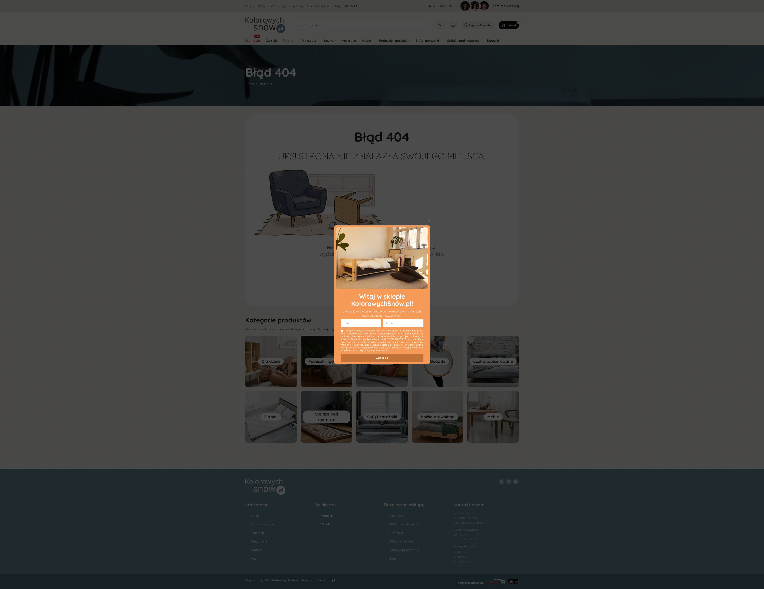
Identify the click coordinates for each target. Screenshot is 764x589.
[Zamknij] (428, 220)
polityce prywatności (375, 350)
